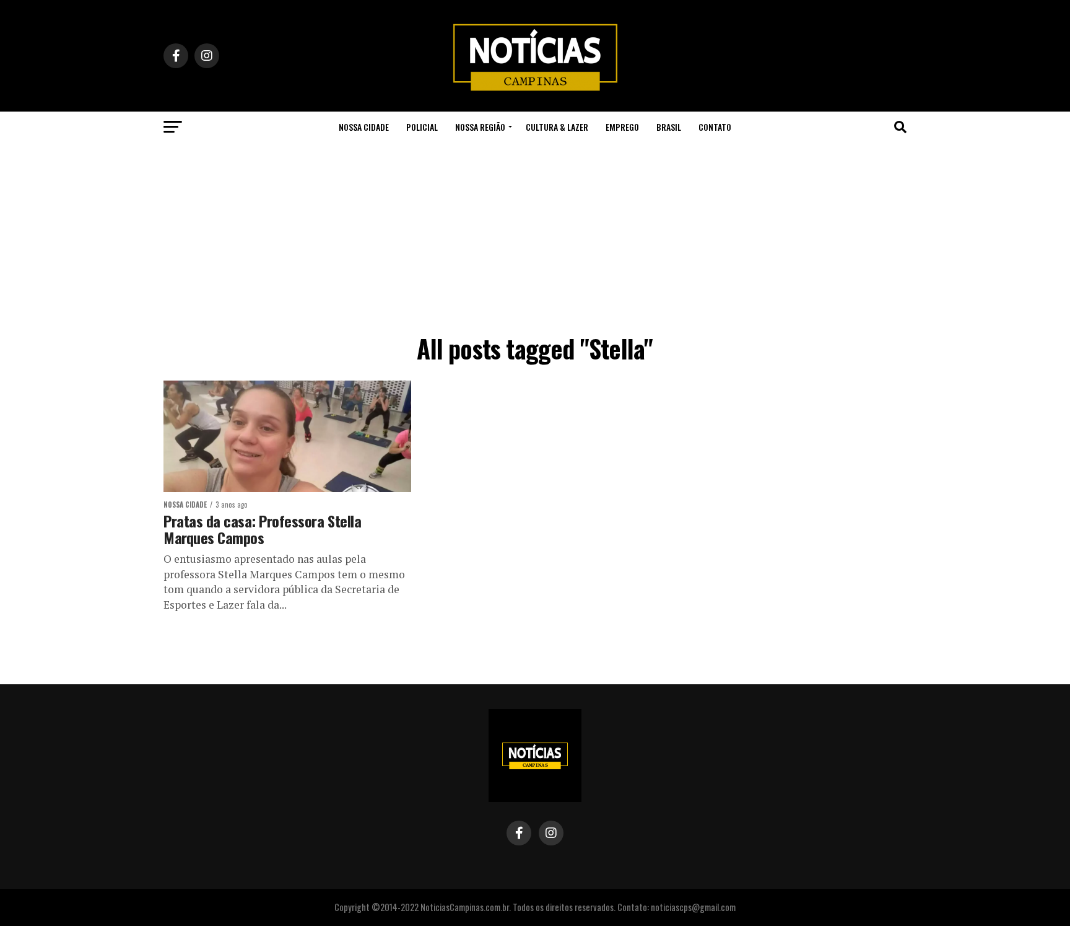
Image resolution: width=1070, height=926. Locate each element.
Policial (422, 126)
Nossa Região (480, 126)
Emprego (622, 126)
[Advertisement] (535, 235)
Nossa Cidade (364, 126)
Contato (714, 126)
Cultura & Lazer (557, 126)
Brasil (668, 126)
